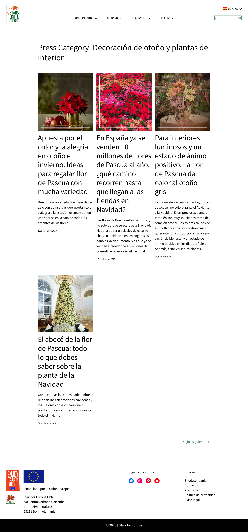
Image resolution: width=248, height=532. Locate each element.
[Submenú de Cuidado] (120, 18)
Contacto (191, 485)
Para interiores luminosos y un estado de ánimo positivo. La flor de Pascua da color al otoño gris (181, 165)
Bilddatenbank (195, 480)
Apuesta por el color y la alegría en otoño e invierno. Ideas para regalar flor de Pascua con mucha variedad (63, 165)
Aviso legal (192, 499)
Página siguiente (195, 441)
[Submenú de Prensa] (172, 18)
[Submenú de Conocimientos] (96, 18)
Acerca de (191, 490)
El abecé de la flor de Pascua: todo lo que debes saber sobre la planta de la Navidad (65, 362)
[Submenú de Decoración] (149, 18)
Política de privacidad (200, 495)
